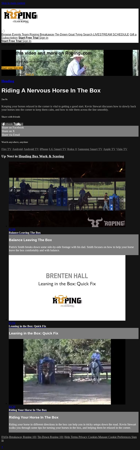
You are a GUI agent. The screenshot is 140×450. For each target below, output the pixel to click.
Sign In (26, 41)
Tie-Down (61, 34)
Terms (75, 437)
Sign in (43, 37)
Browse (6, 34)
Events (17, 34)
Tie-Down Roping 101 (50, 437)
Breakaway (47, 34)
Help (67, 437)
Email (19, 124)
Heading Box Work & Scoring (41, 156)
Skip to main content (13, 3)
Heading (7, 81)
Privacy (83, 437)
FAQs (4, 437)
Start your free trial (12, 68)
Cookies (93, 437)
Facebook (7, 124)
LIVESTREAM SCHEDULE (111, 34)
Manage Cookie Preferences (114, 437)
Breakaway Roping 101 (23, 437)
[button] (3, 31)
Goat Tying (75, 34)
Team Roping (31, 34)
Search (88, 34)
